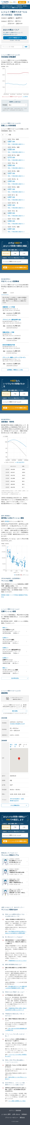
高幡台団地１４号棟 (8, 332)
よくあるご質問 (5, 1114)
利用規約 (24, 1114)
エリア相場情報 (18, 6)
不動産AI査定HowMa (7, 6)
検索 (26, 46)
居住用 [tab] (5, 292)
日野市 (3, 7)
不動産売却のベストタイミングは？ (17, 960)
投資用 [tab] (12, 292)
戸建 (15, 253)
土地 (24, 253)
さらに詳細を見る (15, 805)
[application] (15, 83)
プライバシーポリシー (11, 1117)
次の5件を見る (15, 678)
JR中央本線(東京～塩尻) (17, 798)
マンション (6, 253)
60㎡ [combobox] (10, 105)
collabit (16, 1121)
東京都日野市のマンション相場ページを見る (14, 503)
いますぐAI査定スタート (15, 37)
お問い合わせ (16, 1114)
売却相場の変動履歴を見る (17, 723)
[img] (15, 448)
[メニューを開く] (28, 2)
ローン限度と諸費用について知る (16, 1101)
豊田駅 (7, 521)
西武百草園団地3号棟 (9, 345)
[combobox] (12, 47)
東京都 (24, 6)
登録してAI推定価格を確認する (15, 144)
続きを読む (15, 711)
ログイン (11, 1110)
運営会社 (22, 1117)
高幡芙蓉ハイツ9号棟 (9, 307)
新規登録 (18, 1110)
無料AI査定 (22, 2)
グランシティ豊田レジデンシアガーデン (14, 357)
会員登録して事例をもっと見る (15, 369)
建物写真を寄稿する (17, 699)
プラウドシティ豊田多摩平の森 (12, 319)
